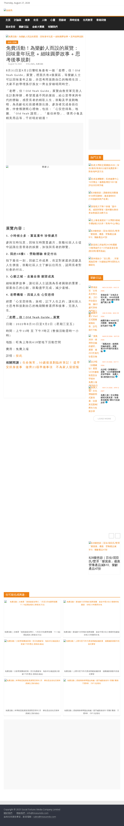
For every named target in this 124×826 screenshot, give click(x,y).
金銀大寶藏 (38, 26)
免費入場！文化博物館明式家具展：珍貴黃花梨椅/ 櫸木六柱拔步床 (110, 399)
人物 (44, 20)
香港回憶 (101, 20)
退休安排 (10, 26)
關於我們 (8, 813)
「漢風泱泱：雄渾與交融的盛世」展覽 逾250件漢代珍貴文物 (110, 347)
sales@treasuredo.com (44, 816)
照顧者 (62, 20)
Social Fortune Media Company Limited (41, 809)
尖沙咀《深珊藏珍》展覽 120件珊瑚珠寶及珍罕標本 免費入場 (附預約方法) (110, 373)
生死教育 (88, 20)
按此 (19, 356)
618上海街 (30, 64)
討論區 (17, 20)
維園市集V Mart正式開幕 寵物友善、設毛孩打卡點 (110, 323)
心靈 (52, 20)
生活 (35, 20)
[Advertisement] (44, 144)
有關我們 (53, 26)
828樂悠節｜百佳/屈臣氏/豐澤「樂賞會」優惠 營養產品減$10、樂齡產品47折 (104, 563)
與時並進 (74, 20)
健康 (27, 20)
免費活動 (39, 64)
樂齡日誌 (24, 26)
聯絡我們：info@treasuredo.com (32, 813)
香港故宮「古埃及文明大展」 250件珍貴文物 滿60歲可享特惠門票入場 (110, 298)
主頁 (8, 20)
